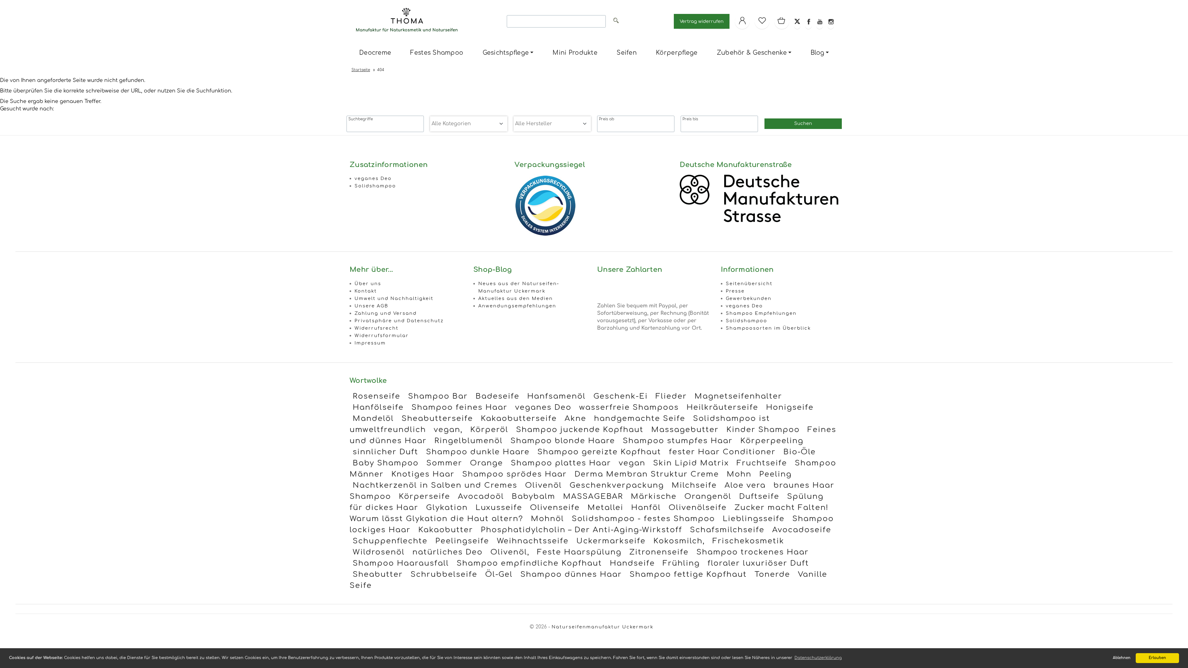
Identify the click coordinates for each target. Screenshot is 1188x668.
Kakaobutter (445, 530)
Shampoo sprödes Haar (514, 474)
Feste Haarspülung (579, 552)
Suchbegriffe (360, 119)
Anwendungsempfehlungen (517, 305)
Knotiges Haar (422, 474)
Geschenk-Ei (620, 396)
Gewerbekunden (749, 298)
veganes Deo (373, 178)
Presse (735, 291)
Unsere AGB (371, 305)
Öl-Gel (499, 574)
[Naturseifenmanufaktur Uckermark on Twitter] (797, 21)
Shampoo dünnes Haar (571, 574)
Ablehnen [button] (1121, 658)
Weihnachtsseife (533, 541)
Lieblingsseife (754, 519)
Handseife (632, 563)
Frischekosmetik (748, 541)
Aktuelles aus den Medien (515, 298)
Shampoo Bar (438, 396)
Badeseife (497, 396)
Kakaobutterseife (519, 418)
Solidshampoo (375, 185)
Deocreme (375, 52)
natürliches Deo (447, 552)
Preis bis (690, 119)
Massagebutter (685, 430)
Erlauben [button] (1157, 658)
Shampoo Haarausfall (401, 563)
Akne (575, 418)
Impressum (370, 342)
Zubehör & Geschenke (752, 52)
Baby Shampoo (386, 463)
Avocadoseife (801, 530)
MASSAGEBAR (593, 496)
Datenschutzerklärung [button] (818, 658)
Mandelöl (373, 418)
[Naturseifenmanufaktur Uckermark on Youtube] (819, 21)
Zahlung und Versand (386, 313)
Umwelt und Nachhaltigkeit (394, 298)
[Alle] (616, 21)
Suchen (803, 123)
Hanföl (646, 507)
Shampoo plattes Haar (561, 463)
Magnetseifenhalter (738, 396)
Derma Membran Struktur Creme (647, 474)
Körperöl (489, 430)
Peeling (775, 474)
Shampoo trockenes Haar (752, 552)
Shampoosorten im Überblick (768, 328)
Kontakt (366, 291)
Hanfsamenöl (556, 396)
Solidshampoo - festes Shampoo (643, 519)
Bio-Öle (799, 452)
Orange (486, 463)
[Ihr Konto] (742, 21)
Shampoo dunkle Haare (478, 452)
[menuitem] (375, 53)
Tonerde (772, 574)
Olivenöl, (509, 552)
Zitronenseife (659, 552)
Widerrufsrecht (376, 328)
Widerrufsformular (382, 335)
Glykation (447, 507)
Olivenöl (543, 485)
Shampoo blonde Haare (562, 441)
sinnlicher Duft (385, 452)
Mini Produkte (575, 52)
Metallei (605, 507)
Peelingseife (462, 541)
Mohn (739, 474)
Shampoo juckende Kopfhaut (580, 430)
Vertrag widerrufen (702, 21)
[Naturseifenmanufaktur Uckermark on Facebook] (808, 21)
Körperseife (424, 496)
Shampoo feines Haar (459, 407)
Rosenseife (376, 396)
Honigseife (790, 407)
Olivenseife (555, 507)
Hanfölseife (378, 407)
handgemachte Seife (639, 418)
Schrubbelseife (444, 574)
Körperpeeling (771, 441)
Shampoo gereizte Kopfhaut (599, 452)
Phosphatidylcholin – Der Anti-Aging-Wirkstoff (581, 530)
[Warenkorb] (781, 21)
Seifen (627, 52)
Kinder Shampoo (763, 430)
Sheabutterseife (437, 418)
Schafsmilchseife (727, 530)
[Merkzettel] (762, 21)
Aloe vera (745, 485)
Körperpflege (676, 52)
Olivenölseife (698, 507)
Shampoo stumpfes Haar (678, 441)
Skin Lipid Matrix (691, 463)
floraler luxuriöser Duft (758, 563)
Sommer (444, 463)
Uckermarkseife (611, 541)
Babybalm (533, 496)
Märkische (654, 496)
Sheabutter (378, 574)
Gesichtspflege (506, 52)
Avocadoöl (481, 496)
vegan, (448, 430)
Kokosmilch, (679, 541)
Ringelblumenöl (468, 441)
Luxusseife (499, 507)
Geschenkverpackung (617, 485)
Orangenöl (707, 496)
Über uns (368, 283)
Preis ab (606, 119)
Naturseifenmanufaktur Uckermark (602, 626)
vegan (632, 463)
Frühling (681, 563)
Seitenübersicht (749, 283)
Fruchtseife (762, 463)
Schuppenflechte (390, 541)
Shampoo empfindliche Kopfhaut (529, 563)
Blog (817, 52)
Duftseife (759, 496)
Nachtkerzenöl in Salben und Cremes (435, 485)
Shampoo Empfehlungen (761, 313)
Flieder (671, 396)
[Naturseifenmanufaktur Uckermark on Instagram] (831, 21)
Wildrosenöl (379, 552)
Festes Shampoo (436, 52)
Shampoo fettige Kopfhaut (688, 574)
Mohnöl (547, 519)
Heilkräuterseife (722, 407)
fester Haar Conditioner (722, 452)
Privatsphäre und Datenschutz (399, 320)
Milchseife (694, 485)
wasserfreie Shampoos (629, 407)
